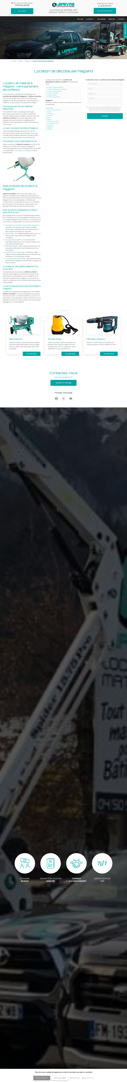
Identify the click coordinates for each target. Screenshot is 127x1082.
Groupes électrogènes (13, 240)
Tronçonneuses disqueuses (15, 258)
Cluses (49, 112)
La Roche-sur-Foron (53, 121)
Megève (49, 129)
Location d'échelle (52, 93)
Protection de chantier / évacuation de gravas (22, 225)
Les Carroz (50, 125)
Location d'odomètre (53, 97)
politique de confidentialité (112, 111)
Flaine (49, 117)
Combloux (50, 113)
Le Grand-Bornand (52, 123)
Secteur (20, 61)
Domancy (50, 115)
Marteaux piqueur (11, 246)
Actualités (101, 19)
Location (89, 19)
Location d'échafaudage (54, 91)
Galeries (111, 19)
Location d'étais (52, 95)
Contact (121, 19)
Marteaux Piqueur (96, 339)
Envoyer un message (105, 11)
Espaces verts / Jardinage (14, 252)
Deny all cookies (60, 1078)
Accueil (80, 19)
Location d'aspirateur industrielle (57, 89)
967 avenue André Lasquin (23, 4)
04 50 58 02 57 (105, 6)
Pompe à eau (55, 339)
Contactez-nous (21, 150)
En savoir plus (31, 354)
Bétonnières (9, 234)
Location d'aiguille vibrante (55, 87)
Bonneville (50, 108)
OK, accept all (42, 1078)
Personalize (76, 1078)
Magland (27, 61)
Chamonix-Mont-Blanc (54, 110)
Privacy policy (89, 1078)
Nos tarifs (22, 11)
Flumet (49, 119)
